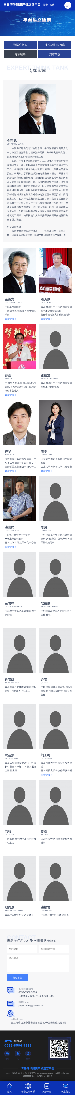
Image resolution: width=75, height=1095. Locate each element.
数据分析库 (20, 44)
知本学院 (54, 54)
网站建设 (40, 1076)
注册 (52, 4)
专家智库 (20, 54)
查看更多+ (10, 318)
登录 (45, 4)
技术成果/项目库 (55, 44)
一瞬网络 (48, 1076)
